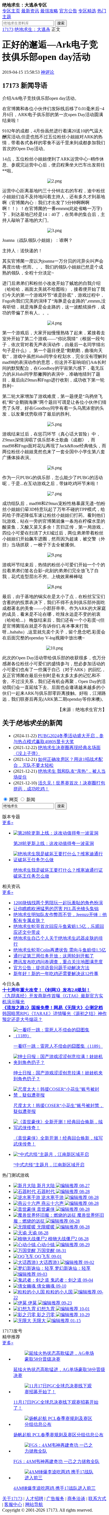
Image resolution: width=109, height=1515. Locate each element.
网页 (13, 799)
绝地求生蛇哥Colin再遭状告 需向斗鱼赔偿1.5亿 (59, 950)
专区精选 (87, 10)
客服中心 (13, 1504)
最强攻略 (49, 10)
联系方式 (97, 1498)
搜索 (61, 23)
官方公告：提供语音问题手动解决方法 (51, 967)
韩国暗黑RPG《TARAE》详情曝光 (36, 1013)
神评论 (47, 72)
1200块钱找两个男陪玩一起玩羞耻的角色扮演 (58, 902)
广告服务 (55, 1498)
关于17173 (12, 1498)
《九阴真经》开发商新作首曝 (31, 995)
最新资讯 (30, 10)
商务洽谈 (76, 1498)
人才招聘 (34, 1498)
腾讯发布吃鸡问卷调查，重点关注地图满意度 (58, 961)
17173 (7, 29)
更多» (7, 822)
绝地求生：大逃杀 (32, 29)
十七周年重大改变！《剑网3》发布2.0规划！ (46, 990)
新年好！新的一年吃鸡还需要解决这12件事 (55, 973)
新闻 (30, 799)
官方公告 (68, 10)
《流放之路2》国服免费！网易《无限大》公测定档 (52, 1007)
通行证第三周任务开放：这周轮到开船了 (53, 955)
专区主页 (11, 10)
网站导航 (34, 1504)
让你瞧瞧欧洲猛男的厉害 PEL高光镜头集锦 (56, 908)
